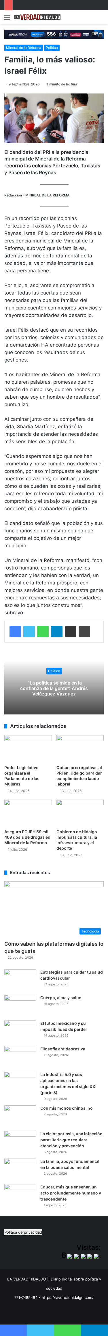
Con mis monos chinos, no (66, 1108)
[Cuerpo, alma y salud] (20, 1005)
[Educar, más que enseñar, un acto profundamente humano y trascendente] (20, 1195)
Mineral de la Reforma (23, 47)
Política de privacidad (23, 1232)
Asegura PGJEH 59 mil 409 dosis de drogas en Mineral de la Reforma (27, 837)
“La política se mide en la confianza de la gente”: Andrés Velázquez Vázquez (54, 688)
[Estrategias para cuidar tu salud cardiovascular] (20, 980)
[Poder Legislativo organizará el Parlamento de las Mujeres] (28, 748)
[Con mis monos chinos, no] (20, 1116)
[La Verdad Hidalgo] (37, 17)
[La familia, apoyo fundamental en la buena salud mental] (20, 1169)
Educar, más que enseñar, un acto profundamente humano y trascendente (70, 1192)
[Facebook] (15, 631)
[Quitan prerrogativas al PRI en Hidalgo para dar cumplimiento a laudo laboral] (80, 748)
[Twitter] (29, 631)
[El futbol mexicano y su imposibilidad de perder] (20, 1031)
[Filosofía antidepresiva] (20, 1057)
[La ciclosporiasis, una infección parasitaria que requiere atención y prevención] (20, 1141)
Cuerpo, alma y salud (61, 997)
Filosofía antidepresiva (62, 1048)
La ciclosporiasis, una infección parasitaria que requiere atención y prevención (71, 1139)
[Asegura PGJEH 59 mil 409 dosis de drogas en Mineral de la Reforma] (28, 813)
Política (52, 47)
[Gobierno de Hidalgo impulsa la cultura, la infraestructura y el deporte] (80, 813)
